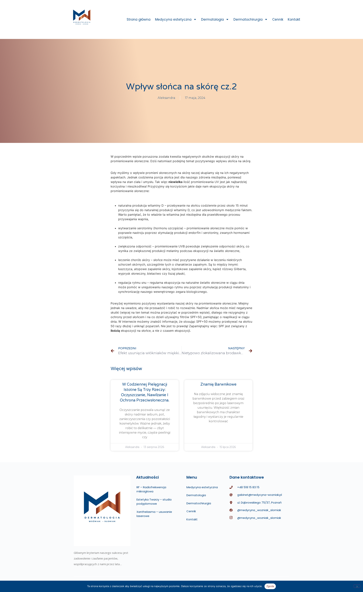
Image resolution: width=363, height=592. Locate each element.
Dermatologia (212, 19)
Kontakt (294, 19)
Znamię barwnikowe (218, 384)
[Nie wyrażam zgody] (357, 586)
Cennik (277, 19)
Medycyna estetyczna (173, 19)
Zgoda (270, 586)
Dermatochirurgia (248, 19)
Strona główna (138, 19)
